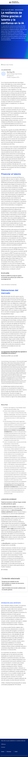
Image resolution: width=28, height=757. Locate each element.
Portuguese (9, 751)
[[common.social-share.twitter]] (7, 573)
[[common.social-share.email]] (9, 573)
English (16, 751)
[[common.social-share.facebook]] (2, 573)
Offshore (3, 744)
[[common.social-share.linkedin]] (4, 573)
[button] (14, 747)
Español (2, 751)
